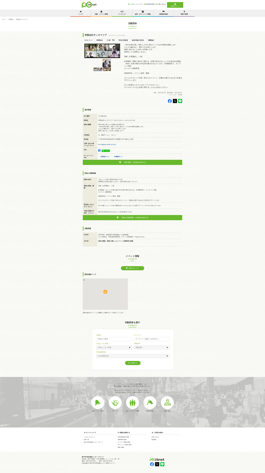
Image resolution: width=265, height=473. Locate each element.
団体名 (99, 335)
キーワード (137, 335)
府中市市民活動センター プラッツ (93, 442)
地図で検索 (121, 447)
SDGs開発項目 (101, 352)
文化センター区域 (102, 343)
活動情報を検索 (122, 439)
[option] (102, 51)
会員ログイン (175, 6)
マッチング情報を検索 (124, 442)
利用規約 (153, 439)
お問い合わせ (155, 437)
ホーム (3, 19)
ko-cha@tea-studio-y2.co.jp (107, 144)
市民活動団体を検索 (123, 437)
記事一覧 (86, 439)
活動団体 (11, 19)
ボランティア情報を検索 (124, 444)
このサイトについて (89, 437)
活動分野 (137, 343)
